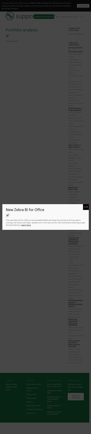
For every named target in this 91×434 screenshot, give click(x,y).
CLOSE (86, 207)
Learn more (26, 225)
